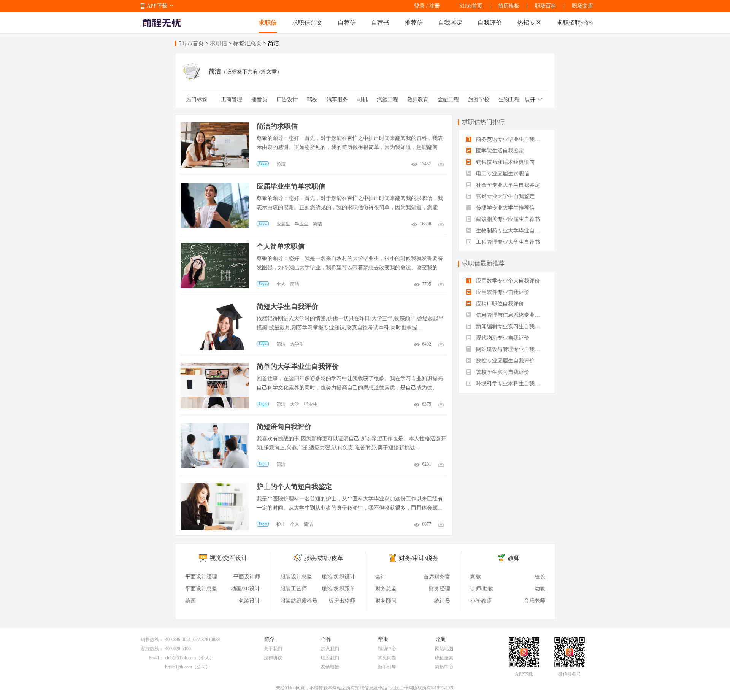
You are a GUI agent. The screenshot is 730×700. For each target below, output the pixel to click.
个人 (281, 284)
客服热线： (152, 648)
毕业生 (301, 224)
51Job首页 (470, 6)
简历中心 (444, 667)
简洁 (281, 164)
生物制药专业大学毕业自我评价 (510, 230)
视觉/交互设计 (228, 558)
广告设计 (287, 99)
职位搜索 (444, 657)
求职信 (268, 22)
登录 (419, 6)
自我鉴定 (450, 22)
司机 (362, 99)
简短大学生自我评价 (287, 306)
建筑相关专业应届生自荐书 (507, 219)
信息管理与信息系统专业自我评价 (510, 315)
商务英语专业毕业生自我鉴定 (509, 139)
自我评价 (490, 22)
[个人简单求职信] (215, 246)
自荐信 (347, 22)
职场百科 (545, 6)
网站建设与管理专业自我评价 (509, 349)
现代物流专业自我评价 (501, 338)
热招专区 (529, 22)
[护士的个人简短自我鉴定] (215, 486)
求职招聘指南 (575, 22)
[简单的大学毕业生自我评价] (215, 366)
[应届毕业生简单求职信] (215, 186)
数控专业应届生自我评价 (504, 360)
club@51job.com (180, 657)
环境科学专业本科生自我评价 (509, 383)
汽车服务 (337, 99)
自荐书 (380, 22)
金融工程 (448, 99)
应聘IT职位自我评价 (499, 303)
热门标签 (196, 99)
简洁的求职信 (277, 126)
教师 (514, 558)
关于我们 (273, 648)
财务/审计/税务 (418, 558)
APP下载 (157, 6)
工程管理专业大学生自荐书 (507, 242)
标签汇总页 (247, 43)
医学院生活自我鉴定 (499, 151)
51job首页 (191, 43)
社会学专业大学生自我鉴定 (507, 185)
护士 (281, 524)
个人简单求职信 (281, 246)
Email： (156, 657)
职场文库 (582, 6)
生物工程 (509, 99)
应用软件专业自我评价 (501, 292)
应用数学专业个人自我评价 (507, 281)
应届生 (283, 224)
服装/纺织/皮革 (323, 558)
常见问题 (387, 657)
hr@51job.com (178, 667)
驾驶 (312, 99)
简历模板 (508, 6)
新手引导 (387, 667)
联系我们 (330, 657)
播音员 (259, 99)
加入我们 (330, 648)
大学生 (297, 344)
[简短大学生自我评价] (215, 306)
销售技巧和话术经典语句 (504, 162)
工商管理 (231, 99)
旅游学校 (478, 99)
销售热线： (152, 639)
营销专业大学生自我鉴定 (504, 196)
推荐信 (414, 22)
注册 (434, 6)
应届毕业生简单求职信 (291, 186)
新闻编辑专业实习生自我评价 (509, 326)
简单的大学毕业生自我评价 (298, 366)
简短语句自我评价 (284, 426)
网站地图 (444, 648)
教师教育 (417, 99)
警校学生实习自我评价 (501, 372)
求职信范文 (307, 22)
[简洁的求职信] (215, 126)
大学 (294, 404)
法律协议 (273, 657)
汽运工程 (387, 99)
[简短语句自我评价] (215, 426)
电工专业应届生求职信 (501, 173)
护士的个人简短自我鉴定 (294, 486)
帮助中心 (387, 648)
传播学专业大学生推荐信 (504, 208)
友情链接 (330, 667)
